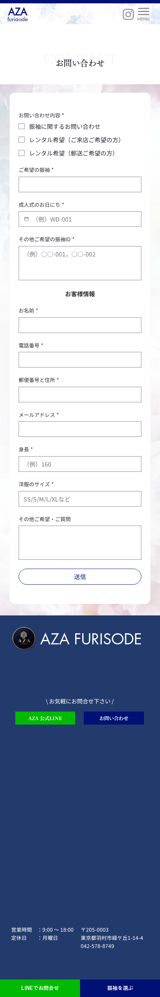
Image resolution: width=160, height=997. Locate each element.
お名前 (28, 310)
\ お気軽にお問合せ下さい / (80, 701)
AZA (17, 12)
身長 (26, 449)
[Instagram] (128, 14)
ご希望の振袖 (36, 169)
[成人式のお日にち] (26, 219)
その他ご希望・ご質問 (45, 519)
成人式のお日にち (41, 204)
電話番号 (31, 345)
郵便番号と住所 (39, 379)
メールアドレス (39, 414)
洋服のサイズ (36, 484)
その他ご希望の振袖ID (47, 239)
